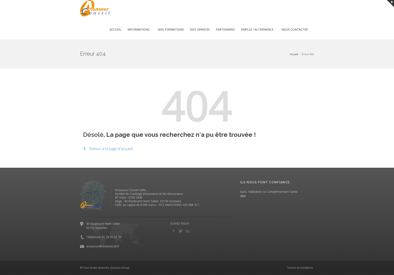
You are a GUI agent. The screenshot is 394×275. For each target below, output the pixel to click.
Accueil (294, 54)
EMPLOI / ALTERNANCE (257, 29)
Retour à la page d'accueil (110, 148)
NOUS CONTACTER (295, 29)
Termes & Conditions (300, 267)
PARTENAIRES (225, 29)
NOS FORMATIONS (171, 29)
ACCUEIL (115, 29)
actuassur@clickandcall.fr (102, 246)
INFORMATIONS (138, 29)
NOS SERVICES (200, 29)
